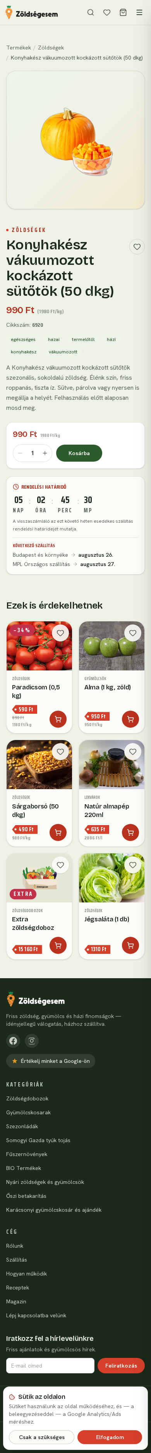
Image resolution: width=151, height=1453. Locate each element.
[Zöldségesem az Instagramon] (32, 1041)
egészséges (23, 339)
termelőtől (83, 339)
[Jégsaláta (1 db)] (111, 906)
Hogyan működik (26, 1273)
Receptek (17, 1287)
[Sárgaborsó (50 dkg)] (39, 793)
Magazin (16, 1301)
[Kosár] (123, 12)
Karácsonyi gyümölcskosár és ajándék (53, 1209)
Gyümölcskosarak (28, 1112)
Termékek (18, 47)
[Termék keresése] (91, 12)
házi (111, 339)
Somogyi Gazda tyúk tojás (38, 1140)
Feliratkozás (121, 1365)
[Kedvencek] (107, 12)
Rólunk (14, 1245)
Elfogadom (110, 1437)
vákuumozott (63, 352)
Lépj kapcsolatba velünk (36, 1315)
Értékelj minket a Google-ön (55, 1060)
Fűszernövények (26, 1154)
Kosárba (79, 453)
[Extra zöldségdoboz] (39, 906)
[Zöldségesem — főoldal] (31, 12)
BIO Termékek (23, 1168)
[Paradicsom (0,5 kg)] (39, 677)
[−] (20, 453)
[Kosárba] (58, 719)
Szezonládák (22, 1126)
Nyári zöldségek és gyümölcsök (45, 1181)
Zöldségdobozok (27, 1098)
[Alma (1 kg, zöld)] (111, 677)
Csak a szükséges (42, 1437)
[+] (45, 453)
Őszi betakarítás (26, 1195)
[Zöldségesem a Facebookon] (13, 1041)
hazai (54, 339)
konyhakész (23, 352)
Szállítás (16, 1259)
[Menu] (139, 12)
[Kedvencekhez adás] (137, 246)
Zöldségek (51, 47)
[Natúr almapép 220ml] (111, 793)
